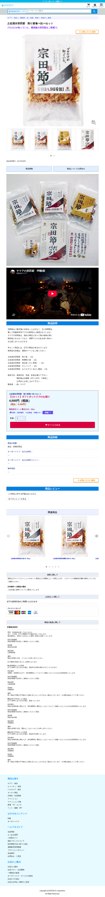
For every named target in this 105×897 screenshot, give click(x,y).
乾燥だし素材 (46, 18)
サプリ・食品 (12, 18)
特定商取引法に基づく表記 (18, 844)
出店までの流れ (13, 879)
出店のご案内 (13, 867)
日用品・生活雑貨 (14, 796)
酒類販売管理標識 (14, 847)
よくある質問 (13, 835)
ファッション (13, 799)
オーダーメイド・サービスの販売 (20, 876)
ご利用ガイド (13, 838)
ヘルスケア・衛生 (14, 789)
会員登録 (11, 832)
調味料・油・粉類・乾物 (29, 18)
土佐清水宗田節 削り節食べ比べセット (30, 23)
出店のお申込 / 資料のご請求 (18, 882)
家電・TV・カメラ (15, 805)
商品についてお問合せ (76, 169)
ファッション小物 (14, 802)
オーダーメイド (13, 821)
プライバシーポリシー (16, 850)
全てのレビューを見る (17, 499)
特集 (9, 818)
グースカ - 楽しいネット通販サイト (52, 1)
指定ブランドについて (16, 841)
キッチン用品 (13, 793)
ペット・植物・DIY (15, 808)
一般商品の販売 (13, 873)
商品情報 (29, 169)
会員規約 (11, 853)
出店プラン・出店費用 (16, 870)
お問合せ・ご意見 (14, 856)
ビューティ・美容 (14, 786)
